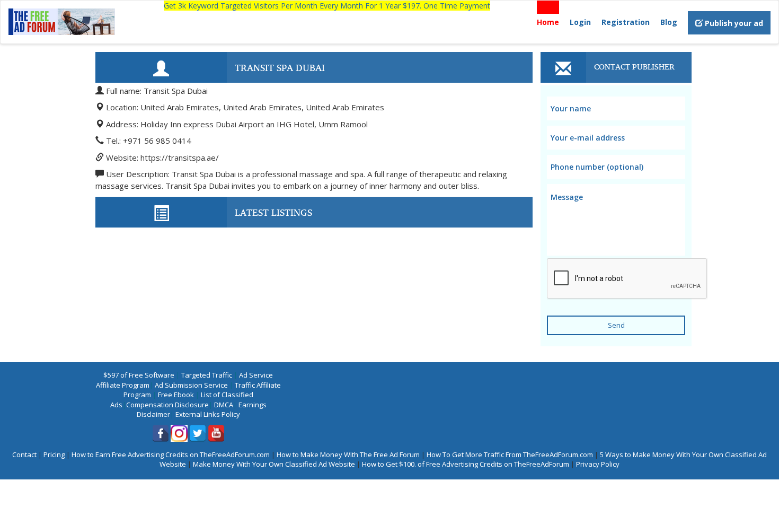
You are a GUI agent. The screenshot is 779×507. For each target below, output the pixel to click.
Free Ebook (176, 394)
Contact (24, 454)
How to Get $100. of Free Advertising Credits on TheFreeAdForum (465, 464)
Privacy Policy (597, 464)
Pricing (54, 454)
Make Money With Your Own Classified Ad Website (274, 464)
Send (616, 325)
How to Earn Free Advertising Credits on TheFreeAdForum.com (171, 454)
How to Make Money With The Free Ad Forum (348, 454)
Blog (668, 22)
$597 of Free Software (138, 375)
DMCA (223, 404)
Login (580, 22)
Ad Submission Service (191, 385)
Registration (625, 22)
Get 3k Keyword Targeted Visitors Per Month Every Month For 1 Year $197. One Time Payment (327, 6)
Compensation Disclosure (167, 404)
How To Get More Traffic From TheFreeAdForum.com (510, 454)
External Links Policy (207, 414)
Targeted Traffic (206, 375)
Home (548, 22)
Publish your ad (733, 23)
